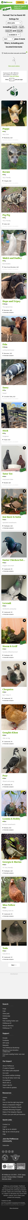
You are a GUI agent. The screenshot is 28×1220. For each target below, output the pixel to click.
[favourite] (24, 102)
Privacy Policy (11, 1177)
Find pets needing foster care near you (14, 1055)
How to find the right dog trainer (13, 1102)
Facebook (6, 1151)
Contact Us (6, 1124)
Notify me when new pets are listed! (15, 53)
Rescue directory (8, 1025)
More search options (14, 66)
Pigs (21, 27)
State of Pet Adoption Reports (12, 1112)
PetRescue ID (7, 1023)
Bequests (6, 1045)
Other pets (6, 1013)
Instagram (9, 1151)
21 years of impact (8, 1068)
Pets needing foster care (10, 1021)
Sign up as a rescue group (11, 1131)
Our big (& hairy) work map (11, 1078)
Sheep (19, 31)
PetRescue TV (7, 1028)
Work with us (7, 1082)
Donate (20, 2)
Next (12, 965)
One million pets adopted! (11, 1070)
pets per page (19, 79)
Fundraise (6, 1040)
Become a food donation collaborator (11, 1051)
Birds (13, 27)
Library (5, 1097)
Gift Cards (6, 1043)
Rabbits (8, 31)
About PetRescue (8, 1066)
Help (4, 1134)
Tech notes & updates (10, 1087)
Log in (5, 1127)
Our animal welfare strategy (11, 1075)
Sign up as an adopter (10, 1129)
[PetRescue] (6, 2)
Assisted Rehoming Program (12, 1109)
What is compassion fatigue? (12, 1105)
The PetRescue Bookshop (11, 1047)
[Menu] (26, 2)
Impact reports (7, 1085)
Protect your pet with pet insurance (14, 1114)
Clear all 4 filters (14, 76)
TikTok (12, 1151)
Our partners (7, 1080)
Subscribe (6, 1145)
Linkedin (3, 1151)
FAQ (4, 1100)
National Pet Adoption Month (12, 1107)
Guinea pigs (6, 1016)
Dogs (4, 1008)
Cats (4, 1011)
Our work (6, 1073)
